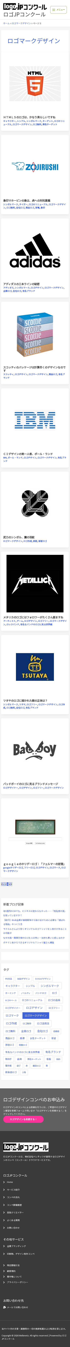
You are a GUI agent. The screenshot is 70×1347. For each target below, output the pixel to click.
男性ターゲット (49, 124)
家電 (37, 207)
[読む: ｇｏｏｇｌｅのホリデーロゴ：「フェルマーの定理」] (35, 830)
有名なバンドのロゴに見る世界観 (36, 624)
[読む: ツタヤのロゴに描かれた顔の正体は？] (35, 666)
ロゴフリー (43, 620)
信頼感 (56, 1031)
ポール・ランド (15, 457)
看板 (48, 1059)
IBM (5, 457)
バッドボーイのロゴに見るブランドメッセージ (30, 784)
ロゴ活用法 (43, 1023)
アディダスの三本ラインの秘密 (21, 284)
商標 (22, 1038)
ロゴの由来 (54, 1000)
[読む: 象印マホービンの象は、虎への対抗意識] (35, 166)
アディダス (8, 287)
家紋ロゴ (42, 541)
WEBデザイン (23, 978)
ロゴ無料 (37, 124)
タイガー (23, 204)
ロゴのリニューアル (38, 204)
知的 (58, 1059)
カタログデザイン (43, 978)
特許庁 (8, 1059)
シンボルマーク (34, 121)
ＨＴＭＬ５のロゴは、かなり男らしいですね (29, 117)
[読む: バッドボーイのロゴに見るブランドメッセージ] (35, 749)
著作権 (8, 1065)
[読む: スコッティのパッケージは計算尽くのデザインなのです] (35, 333)
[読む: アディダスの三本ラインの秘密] (35, 249)
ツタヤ (22, 704)
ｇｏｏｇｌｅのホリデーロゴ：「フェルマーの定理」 (34, 864)
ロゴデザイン (37, 287)
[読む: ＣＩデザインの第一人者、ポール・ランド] (35, 420)
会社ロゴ (20, 207)
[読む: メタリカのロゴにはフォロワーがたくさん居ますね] (35, 583)
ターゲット (47, 121)
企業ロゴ (7, 290)
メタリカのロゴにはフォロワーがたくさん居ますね (33, 617)
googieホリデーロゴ (13, 867)
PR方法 (8, 978)
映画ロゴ (23, 1044)
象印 (43, 207)
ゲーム (20, 620)
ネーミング (10, 993)
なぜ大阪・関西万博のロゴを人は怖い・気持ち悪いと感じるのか (34, 937)
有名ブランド (28, 290)
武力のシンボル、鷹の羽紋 (19, 537)
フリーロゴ (29, 867)
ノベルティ (25, 993)
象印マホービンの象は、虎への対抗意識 (26, 200)
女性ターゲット (38, 1038)
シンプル (21, 121)
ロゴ (54, 993)
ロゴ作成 (27, 541)
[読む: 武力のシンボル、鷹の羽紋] (35, 503)
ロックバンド (13, 624)
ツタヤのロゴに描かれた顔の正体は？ (25, 700)
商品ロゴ (30, 207)
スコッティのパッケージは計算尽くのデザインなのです (34, 368)
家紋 (35, 541)
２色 (24, 1072)
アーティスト (9, 620)
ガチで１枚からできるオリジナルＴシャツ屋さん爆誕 (28, 942)
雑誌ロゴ (37, 1065)
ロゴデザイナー (10, 787)
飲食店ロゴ (11, 1072)
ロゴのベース (11, 1000)
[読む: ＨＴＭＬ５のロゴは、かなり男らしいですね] (35, 83)
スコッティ (8, 374)
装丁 (19, 1065)
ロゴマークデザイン (22, 124)
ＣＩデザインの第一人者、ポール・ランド (28, 454)
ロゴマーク (55, 867)
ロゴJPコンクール (24, 14)
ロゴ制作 (27, 1023)
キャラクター (9, 121)
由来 (19, 1059)
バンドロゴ (40, 993)
